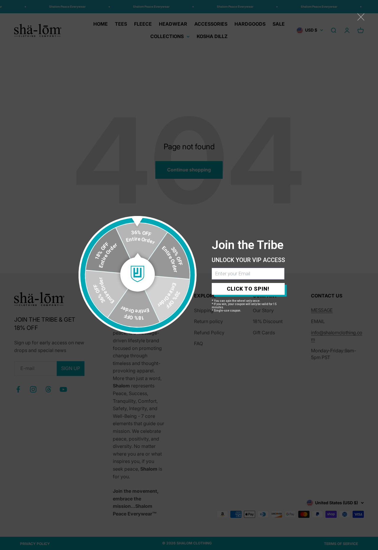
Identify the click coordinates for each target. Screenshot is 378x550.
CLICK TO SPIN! (248, 289)
